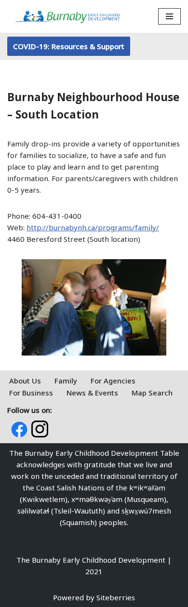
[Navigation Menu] (169, 16)
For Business (31, 392)
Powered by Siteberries (94, 597)
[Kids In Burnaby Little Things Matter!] (67, 16)
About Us (25, 380)
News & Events (92, 392)
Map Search (152, 392)
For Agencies (113, 380)
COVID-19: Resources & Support (68, 46)
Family (65, 380)
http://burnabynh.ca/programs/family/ (93, 227)
